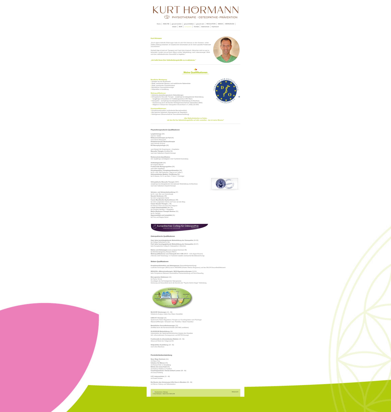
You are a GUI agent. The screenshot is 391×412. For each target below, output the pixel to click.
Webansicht (235, 392)
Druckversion (159, 392)
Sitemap (165, 392)
